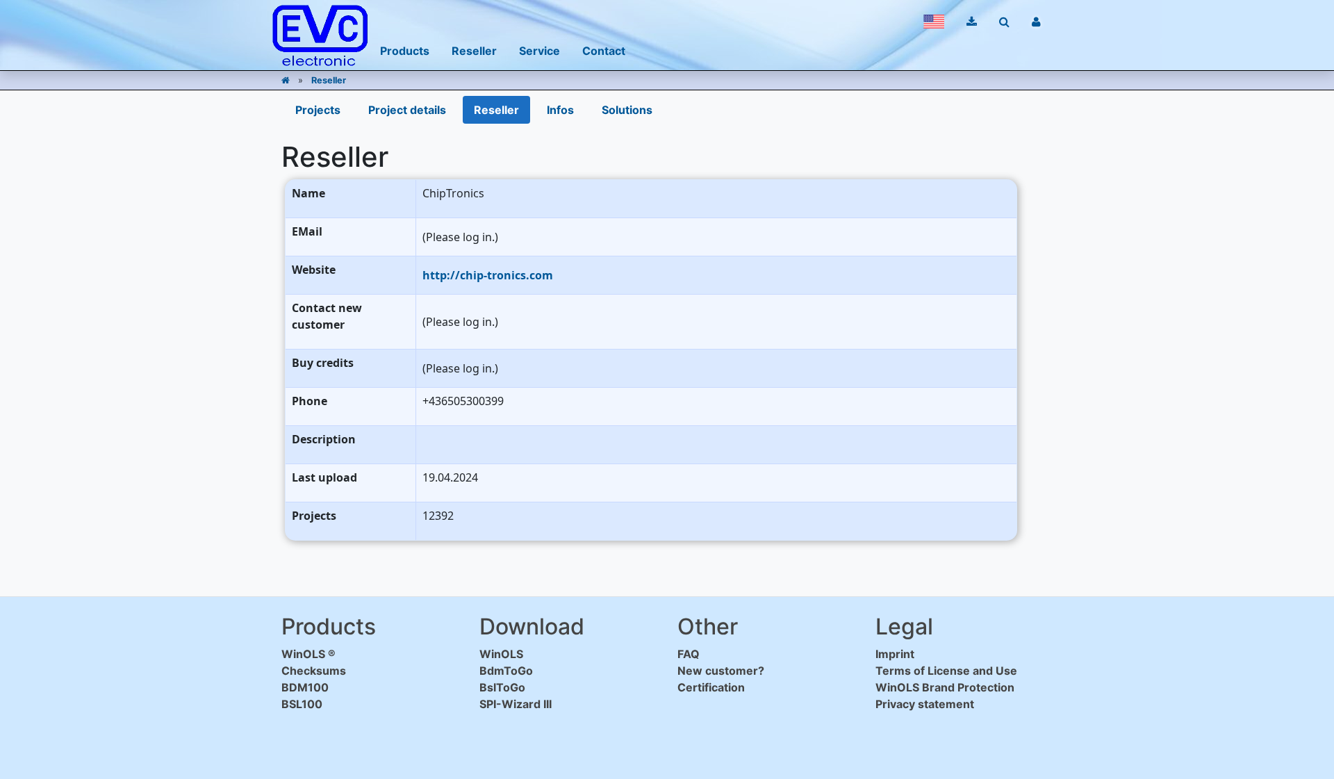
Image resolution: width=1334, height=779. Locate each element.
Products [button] (404, 51)
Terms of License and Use (946, 671)
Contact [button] (603, 51)
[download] (971, 21)
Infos (560, 110)
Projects (317, 110)
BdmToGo (506, 671)
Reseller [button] (474, 51)
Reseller (328, 80)
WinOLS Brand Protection (944, 687)
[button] (933, 21)
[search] (1004, 21)
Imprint (894, 654)
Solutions (627, 110)
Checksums (313, 671)
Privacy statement (924, 704)
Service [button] (539, 51)
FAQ (688, 654)
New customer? (720, 671)
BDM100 (305, 687)
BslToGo (502, 687)
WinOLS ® (308, 654)
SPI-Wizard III (515, 704)
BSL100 (301, 704)
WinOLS (501, 654)
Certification (711, 687)
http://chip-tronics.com (487, 275)
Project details (407, 110)
